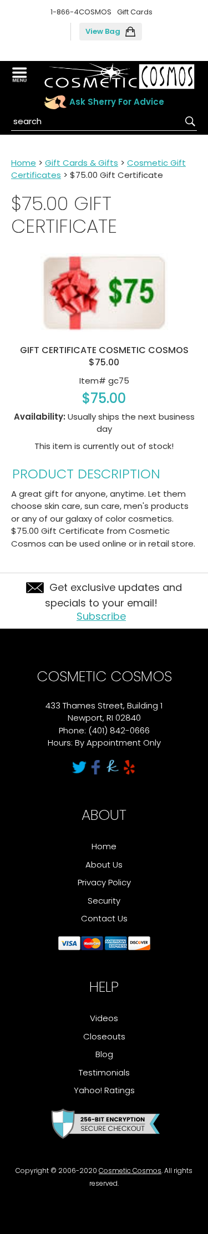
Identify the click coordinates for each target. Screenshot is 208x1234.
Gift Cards (135, 12)
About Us (104, 864)
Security (104, 900)
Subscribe (101, 616)
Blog (104, 1054)
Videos (104, 1018)
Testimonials (104, 1072)
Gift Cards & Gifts (81, 163)
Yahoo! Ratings (104, 1090)
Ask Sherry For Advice (116, 102)
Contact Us (104, 918)
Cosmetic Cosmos (130, 1170)
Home (23, 163)
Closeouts (104, 1036)
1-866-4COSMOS (80, 12)
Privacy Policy (104, 882)
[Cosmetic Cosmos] (119, 76)
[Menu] (21, 74)
